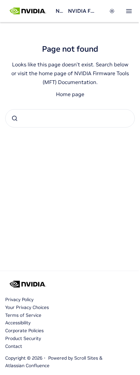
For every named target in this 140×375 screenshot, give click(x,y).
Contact (13, 346)
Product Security (23, 338)
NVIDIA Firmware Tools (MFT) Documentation (82, 11)
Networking (59, 11)
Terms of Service (23, 315)
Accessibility (18, 323)
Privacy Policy (19, 299)
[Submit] (14, 118)
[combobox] (70, 118)
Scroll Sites (86, 358)
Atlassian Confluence (27, 365)
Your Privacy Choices (27, 307)
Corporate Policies (24, 330)
